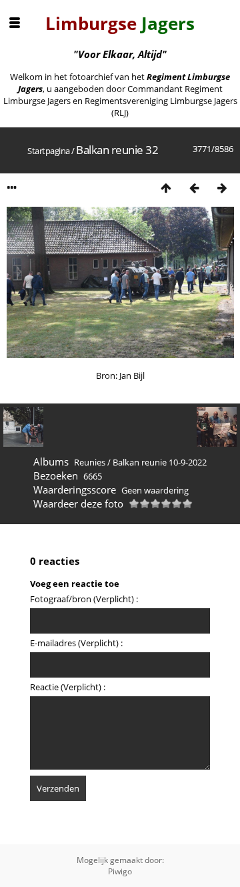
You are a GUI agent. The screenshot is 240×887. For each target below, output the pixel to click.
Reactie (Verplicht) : (67, 687)
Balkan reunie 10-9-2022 (160, 462)
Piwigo (120, 871)
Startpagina (48, 151)
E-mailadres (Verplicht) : (76, 643)
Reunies (89, 462)
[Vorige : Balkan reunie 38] (194, 187)
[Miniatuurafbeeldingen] (166, 187)
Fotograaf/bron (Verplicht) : (84, 599)
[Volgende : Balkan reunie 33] (222, 187)
